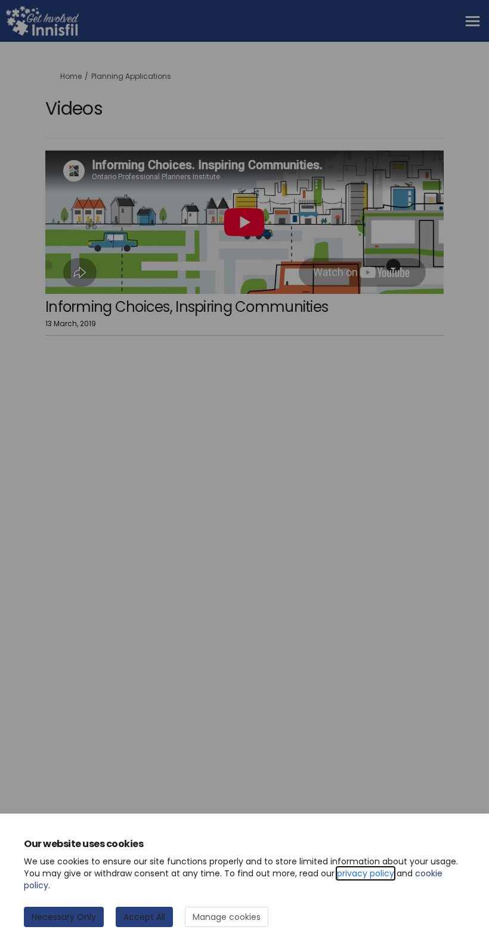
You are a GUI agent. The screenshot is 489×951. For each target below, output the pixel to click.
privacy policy (365, 873)
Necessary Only (64, 917)
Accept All (144, 917)
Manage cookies (227, 917)
